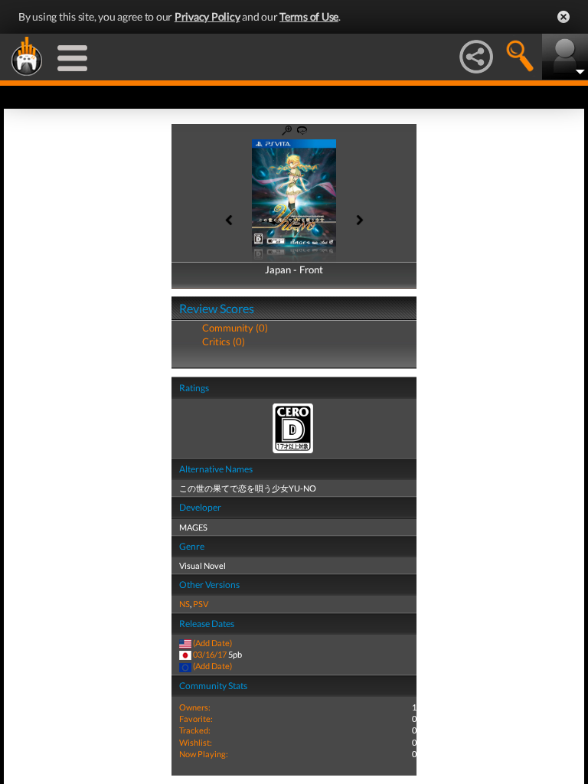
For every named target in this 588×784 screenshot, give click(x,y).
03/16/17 (210, 654)
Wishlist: (195, 742)
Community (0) (235, 328)
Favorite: (196, 719)
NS (184, 604)
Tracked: (195, 730)
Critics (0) (223, 341)
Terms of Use (308, 16)
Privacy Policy (207, 16)
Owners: (195, 707)
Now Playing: (203, 754)
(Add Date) (212, 643)
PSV (200, 604)
